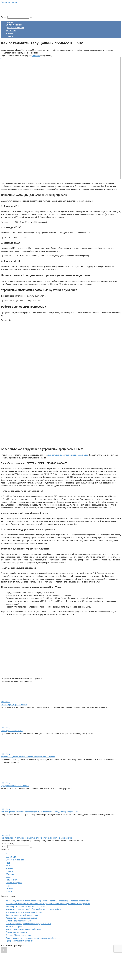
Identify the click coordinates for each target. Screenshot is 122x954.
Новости (9, 36)
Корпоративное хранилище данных (21, 918)
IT (6, 854)
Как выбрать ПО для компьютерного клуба (25, 906)
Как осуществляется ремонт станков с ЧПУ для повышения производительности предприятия (48, 904)
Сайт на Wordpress (14, 883)
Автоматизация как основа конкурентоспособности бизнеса (28, 757)
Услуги (9, 891)
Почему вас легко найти (12, 731)
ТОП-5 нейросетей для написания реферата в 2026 (28, 924)
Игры (8, 865)
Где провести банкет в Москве (15, 786)
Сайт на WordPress (14, 25)
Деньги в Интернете (15, 28)
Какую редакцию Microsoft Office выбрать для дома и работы (33, 909)
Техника (9, 888)
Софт (8, 885)
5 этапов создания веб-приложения (22, 915)
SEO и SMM (11, 30)
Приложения (11, 880)
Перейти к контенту (9, 2)
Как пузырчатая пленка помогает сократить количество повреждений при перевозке (39, 812)
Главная (9, 22)
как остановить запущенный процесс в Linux (68, 455)
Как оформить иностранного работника (23, 929)
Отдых (8, 877)
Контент (9, 33)
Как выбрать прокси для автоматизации (24, 912)
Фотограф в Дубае (14, 926)
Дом (8, 863)
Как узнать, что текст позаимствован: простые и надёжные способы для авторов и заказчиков (48, 901)
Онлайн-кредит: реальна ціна (14, 704)
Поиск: (4, 17)
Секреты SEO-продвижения (18, 935)
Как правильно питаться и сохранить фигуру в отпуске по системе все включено (37, 838)
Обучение (10, 874)
